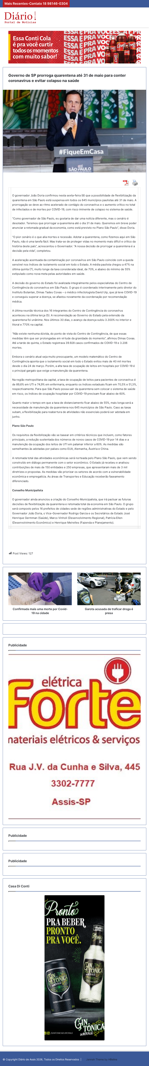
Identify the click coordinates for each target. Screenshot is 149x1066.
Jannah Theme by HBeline (101, 1059)
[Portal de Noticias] (20, 17)
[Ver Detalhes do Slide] (74, 736)
